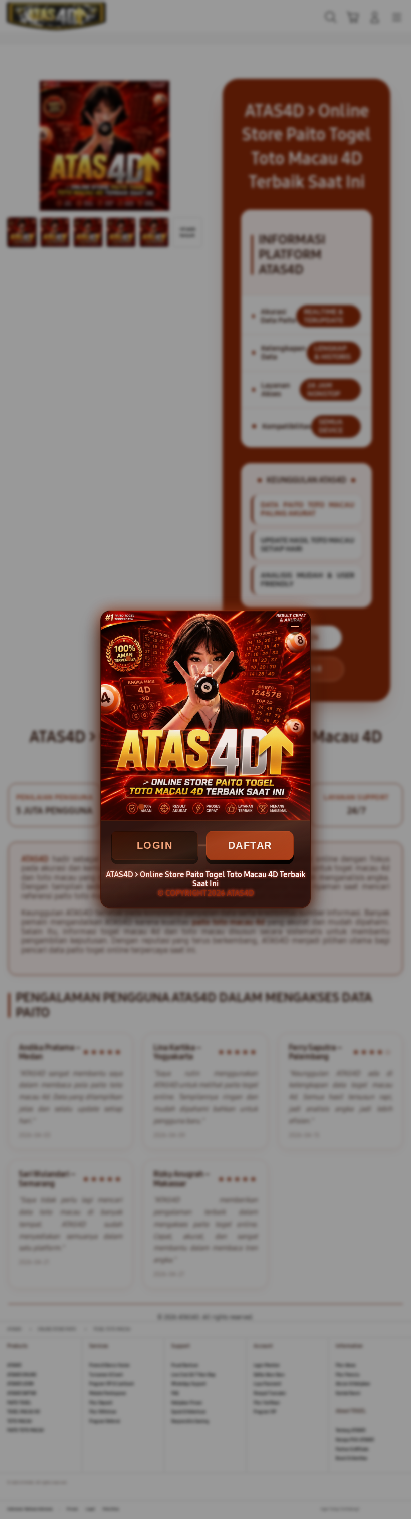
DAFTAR (250, 845)
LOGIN (155, 845)
